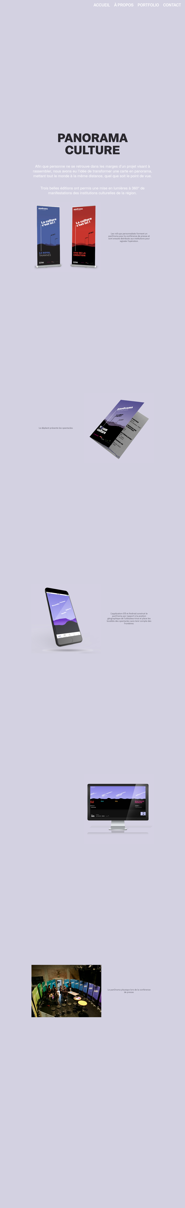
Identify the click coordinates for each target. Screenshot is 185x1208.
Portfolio (148, 5)
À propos (124, 5)
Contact (172, 5)
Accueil (102, 5)
